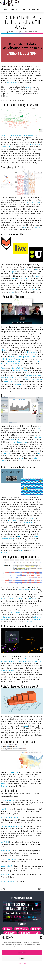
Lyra (38, 428)
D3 (18, 439)
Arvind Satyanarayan (20, 442)
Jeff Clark (28, 379)
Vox (36, 269)
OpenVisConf (5, 842)
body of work (11, 520)
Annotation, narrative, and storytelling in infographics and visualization (21, 376)
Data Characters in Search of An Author (20, 362)
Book (12, 9)
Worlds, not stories (31, 352)
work (34, 589)
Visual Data (25, 659)
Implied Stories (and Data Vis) (14, 361)
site (15, 384)
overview (18, 285)
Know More (28, 621)
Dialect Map (14, 772)
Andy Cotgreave (37, 379)
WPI (24, 227)
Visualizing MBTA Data (33, 202)
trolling (3, 350)
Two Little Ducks (27, 522)
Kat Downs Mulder (23, 589)
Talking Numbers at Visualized (11, 359)
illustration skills (6, 617)
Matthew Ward (37, 227)
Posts (38, 9)
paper (39, 453)
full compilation (12, 82)
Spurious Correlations (8, 881)
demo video (8, 453)
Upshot (13, 271)
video (19, 536)
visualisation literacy (7, 670)
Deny (22, 958)
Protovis (12, 439)
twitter (19, 384)
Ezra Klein (12, 292)
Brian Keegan (23, 278)
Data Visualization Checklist (10, 817)
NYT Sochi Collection (7, 800)
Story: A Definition (17, 368)
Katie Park (4, 598)
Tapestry (21, 550)
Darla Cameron (12, 598)
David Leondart (32, 289)
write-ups (30, 518)
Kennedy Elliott (32, 598)
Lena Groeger (8, 529)
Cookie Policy (19, 963)
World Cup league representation (11, 826)
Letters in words (6, 850)
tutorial (20, 458)
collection (28, 87)
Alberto (13, 278)
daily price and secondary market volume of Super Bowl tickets (21, 661)
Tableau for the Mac (7, 866)
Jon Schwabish (8, 382)
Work (33, 9)
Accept (22, 953)
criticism (36, 276)
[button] (41, 937)
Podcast (18, 9)
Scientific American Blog (8, 859)
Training (6, 9)
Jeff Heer (38, 437)
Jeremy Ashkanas (34, 144)
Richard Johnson (16, 612)
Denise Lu (21, 598)
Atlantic (3, 783)
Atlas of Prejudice (6, 874)
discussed (4, 786)
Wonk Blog (37, 619)
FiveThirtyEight (29, 269)
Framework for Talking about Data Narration (23, 356)
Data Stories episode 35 (19, 370)
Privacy (24, 963)
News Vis (4, 809)
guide (26, 726)
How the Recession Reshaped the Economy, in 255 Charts (19, 135)
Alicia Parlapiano (6, 146)
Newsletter (26, 9)
